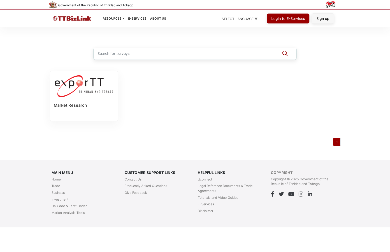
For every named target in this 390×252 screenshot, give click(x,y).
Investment (59, 199)
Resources (112, 18)
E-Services (206, 204)
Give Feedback (136, 192)
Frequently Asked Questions (146, 186)
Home (56, 179)
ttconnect (205, 179)
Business (58, 192)
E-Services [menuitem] (137, 18)
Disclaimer (205, 211)
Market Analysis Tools (68, 213)
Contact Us (133, 179)
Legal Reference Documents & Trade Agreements (225, 188)
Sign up (322, 18)
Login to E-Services (288, 18)
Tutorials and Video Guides (218, 197)
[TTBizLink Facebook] (272, 194)
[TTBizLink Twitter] (281, 194)
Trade (55, 186)
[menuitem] (158, 18)
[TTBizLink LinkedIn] (310, 194)
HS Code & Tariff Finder (69, 206)
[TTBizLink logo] (73, 18)
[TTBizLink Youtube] (291, 194)
